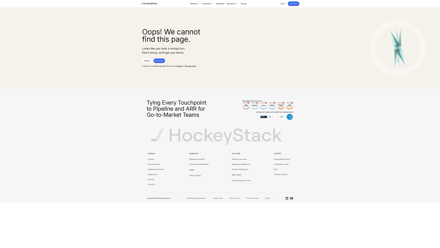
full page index (190, 66)
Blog (275, 169)
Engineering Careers (156, 169)
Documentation (154, 164)
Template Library (280, 174)
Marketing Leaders (197, 159)
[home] (149, 3)
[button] (195, 4)
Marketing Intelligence (241, 164)
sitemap (179, 66)
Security (151, 179)
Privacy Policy (234, 198)
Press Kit (151, 184)
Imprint (267, 198)
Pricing (243, 4)
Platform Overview (239, 159)
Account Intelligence (240, 169)
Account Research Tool (241, 181)
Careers (151, 159)
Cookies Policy (218, 198)
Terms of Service (252, 198)
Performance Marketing (199, 164)
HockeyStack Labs (281, 164)
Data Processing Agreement (196, 198)
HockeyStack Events (282, 159)
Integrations (153, 174)
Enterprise (220, 4)
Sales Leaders (195, 175)
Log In (282, 4)
